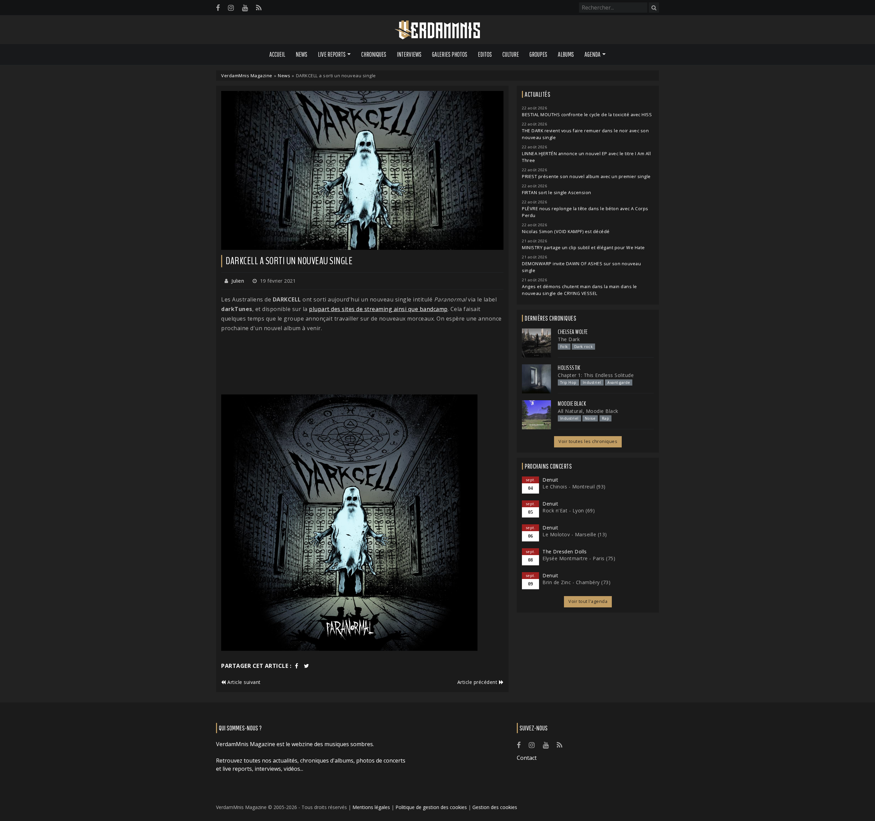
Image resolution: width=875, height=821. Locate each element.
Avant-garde (618, 382)
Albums (566, 54)
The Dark (569, 339)
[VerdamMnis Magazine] (437, 30)
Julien (237, 281)
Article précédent (478, 682)
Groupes (538, 54)
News (301, 54)
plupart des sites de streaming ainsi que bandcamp (378, 309)
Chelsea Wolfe (573, 332)
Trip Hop (568, 382)
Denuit (550, 479)
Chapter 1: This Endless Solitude (596, 375)
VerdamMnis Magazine (246, 75)
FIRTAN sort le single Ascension (556, 193)
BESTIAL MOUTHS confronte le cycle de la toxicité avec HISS (587, 115)
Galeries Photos (449, 54)
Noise (590, 418)
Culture (510, 54)
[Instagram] (231, 7)
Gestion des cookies (494, 807)
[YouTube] (245, 7)
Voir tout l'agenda (587, 601)
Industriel (592, 382)
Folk (564, 346)
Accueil (277, 54)
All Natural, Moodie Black (588, 411)
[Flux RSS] (258, 7)
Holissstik (569, 368)
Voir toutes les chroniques (587, 441)
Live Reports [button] (332, 54)
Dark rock (583, 346)
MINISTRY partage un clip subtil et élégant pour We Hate (583, 248)
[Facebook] (218, 7)
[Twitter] (306, 666)
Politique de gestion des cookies (431, 807)
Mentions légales (371, 807)
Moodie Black (572, 404)
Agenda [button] (592, 54)
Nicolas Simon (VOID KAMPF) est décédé (566, 231)
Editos (485, 54)
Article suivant (243, 682)
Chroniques (373, 54)
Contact (527, 758)
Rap (605, 418)
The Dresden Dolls (564, 551)
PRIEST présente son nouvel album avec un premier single (586, 176)
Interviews (409, 54)
